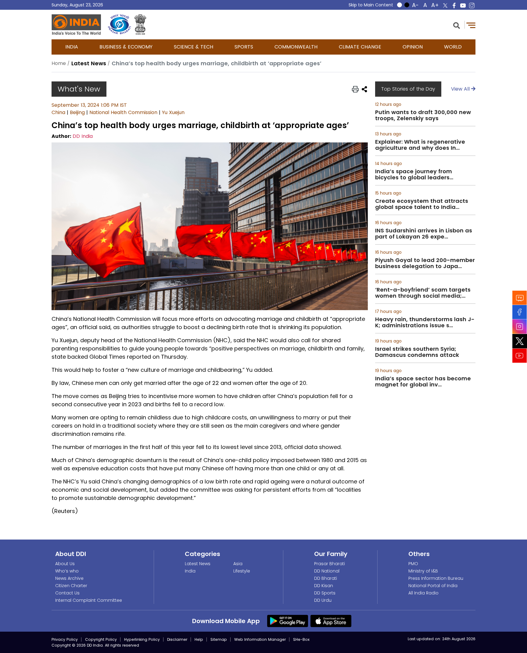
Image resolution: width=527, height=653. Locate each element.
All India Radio (423, 593)
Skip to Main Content (371, 5)
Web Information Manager (260, 639)
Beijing (77, 112)
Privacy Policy (65, 639)
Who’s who (67, 571)
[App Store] (330, 621)
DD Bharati (325, 578)
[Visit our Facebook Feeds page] (519, 312)
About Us (65, 564)
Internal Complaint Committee (88, 600)
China (58, 112)
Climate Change (360, 46)
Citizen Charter (71, 586)
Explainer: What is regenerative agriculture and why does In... (420, 145)
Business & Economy (125, 46)
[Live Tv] (519, 297)
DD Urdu (323, 600)
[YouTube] (519, 355)
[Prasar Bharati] (119, 24)
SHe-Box (301, 639)
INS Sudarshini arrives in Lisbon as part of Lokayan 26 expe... (423, 234)
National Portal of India (432, 586)
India (71, 46)
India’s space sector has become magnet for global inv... (423, 381)
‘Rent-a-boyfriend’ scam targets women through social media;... (423, 293)
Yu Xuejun (173, 112)
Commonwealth (295, 46)
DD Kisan (323, 586)
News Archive (69, 578)
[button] (456, 24)
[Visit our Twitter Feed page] (519, 341)
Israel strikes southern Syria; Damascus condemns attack (417, 352)
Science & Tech (193, 46)
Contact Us (67, 593)
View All (461, 88)
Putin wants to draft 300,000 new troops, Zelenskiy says (423, 115)
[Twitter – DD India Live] (445, 5)
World (453, 46)
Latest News (197, 564)
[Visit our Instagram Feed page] (519, 326)
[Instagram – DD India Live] (471, 5)
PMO (413, 564)
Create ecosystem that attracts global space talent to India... (421, 204)
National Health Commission (123, 112)
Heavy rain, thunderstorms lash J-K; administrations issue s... (425, 322)
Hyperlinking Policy (142, 639)
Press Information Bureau (435, 578)
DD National (326, 571)
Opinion (413, 46)
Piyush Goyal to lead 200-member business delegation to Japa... (425, 263)
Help (199, 639)
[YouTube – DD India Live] (463, 5)
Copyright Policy (101, 639)
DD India (83, 136)
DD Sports (324, 593)
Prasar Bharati (329, 564)
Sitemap (218, 639)
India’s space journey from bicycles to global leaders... (414, 174)
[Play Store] (287, 621)
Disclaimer (177, 639)
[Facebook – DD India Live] (454, 5)
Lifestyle (241, 571)
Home (59, 63)
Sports (244, 46)
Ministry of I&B (423, 571)
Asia (237, 564)
